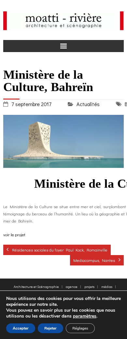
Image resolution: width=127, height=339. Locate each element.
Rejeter (50, 328)
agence (72, 286)
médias (106, 286)
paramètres (84, 316)
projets (89, 286)
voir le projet (14, 234)
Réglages (80, 328)
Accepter (21, 328)
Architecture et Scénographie (36, 286)
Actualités (88, 104)
